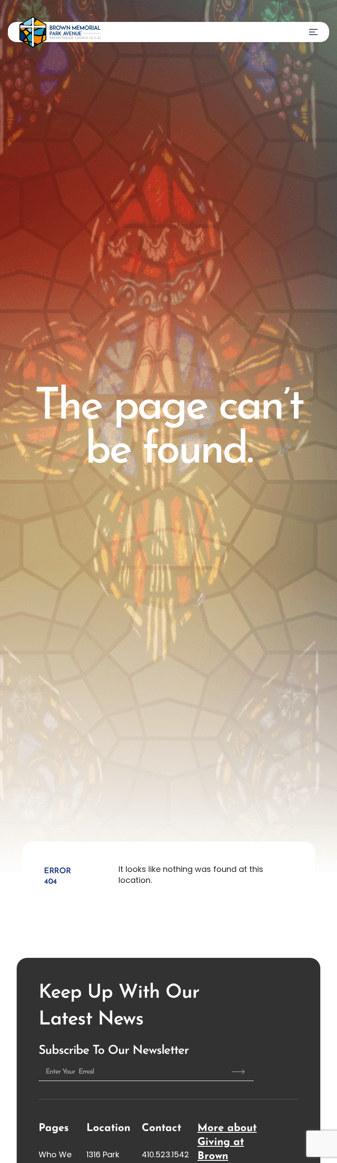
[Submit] (238, 1072)
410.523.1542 (165, 1154)
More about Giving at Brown (227, 1142)
